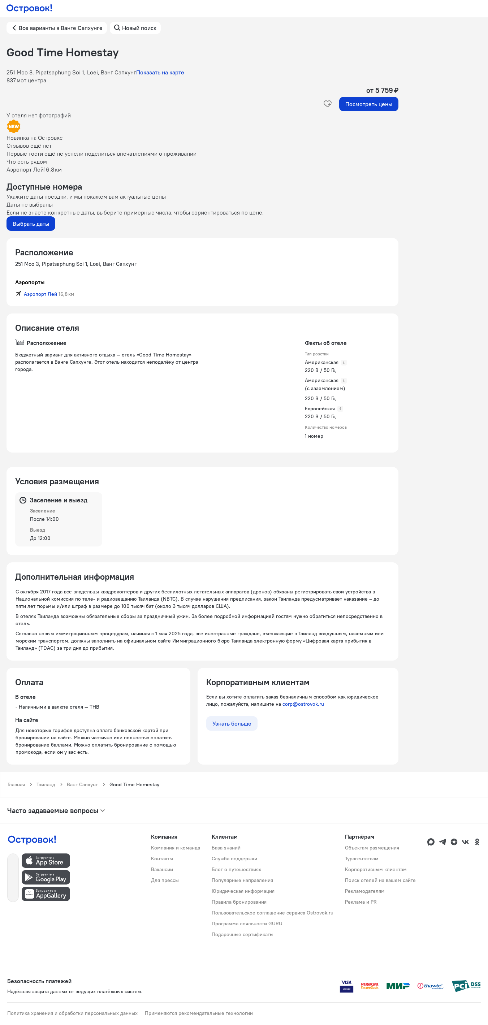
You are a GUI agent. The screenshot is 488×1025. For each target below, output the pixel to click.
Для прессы (165, 880)
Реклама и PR (361, 902)
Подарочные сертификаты (242, 934)
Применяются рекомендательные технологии (199, 1013)
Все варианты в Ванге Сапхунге (61, 27)
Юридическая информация (243, 891)
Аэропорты (29, 282)
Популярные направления (242, 880)
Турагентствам (362, 858)
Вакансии (162, 869)
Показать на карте (160, 72)
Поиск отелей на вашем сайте (380, 880)
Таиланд (45, 784)
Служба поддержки (234, 858)
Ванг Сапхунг (82, 784)
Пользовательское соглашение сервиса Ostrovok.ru (272, 912)
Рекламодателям (365, 891)
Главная (16, 784)
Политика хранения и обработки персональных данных (72, 1013)
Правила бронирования (239, 902)
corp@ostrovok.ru (303, 704)
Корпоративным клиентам (376, 869)
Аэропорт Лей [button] (40, 294)
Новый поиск (139, 27)
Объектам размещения (372, 847)
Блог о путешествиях (236, 869)
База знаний (226, 847)
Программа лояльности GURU (247, 923)
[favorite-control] (327, 104)
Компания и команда (175, 847)
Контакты (162, 858)
